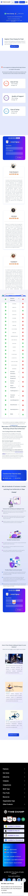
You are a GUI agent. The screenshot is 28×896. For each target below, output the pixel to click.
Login (13, 2)
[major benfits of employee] (14, 692)
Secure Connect (18, 862)
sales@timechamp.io (15, 856)
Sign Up (16, 2)
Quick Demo (22, 2)
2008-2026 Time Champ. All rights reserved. (14, 872)
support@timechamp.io (14, 425)
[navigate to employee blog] (14, 664)
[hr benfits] (14, 720)
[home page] (6, 2)
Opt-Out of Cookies (7, 893)
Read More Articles (13, 734)
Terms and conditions (14, 876)
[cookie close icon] (22, 883)
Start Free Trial (14, 46)
